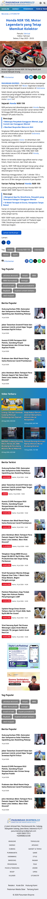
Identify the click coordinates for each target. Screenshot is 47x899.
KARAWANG (12, 856)
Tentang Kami (32, 889)
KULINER (12, 876)
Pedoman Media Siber (16, 889)
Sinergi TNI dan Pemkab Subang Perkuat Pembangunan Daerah (12, 414)
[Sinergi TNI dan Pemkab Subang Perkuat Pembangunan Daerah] (12, 404)
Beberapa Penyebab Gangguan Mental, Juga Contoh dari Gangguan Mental (23, 122)
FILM (35, 864)
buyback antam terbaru (24, 290)
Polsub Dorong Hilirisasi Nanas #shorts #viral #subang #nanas (34, 443)
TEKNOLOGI (35, 841)
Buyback (6, 290)
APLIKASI (35, 845)
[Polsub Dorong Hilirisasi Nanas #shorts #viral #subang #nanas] (34, 433)
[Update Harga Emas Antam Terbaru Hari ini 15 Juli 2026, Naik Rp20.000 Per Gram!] (39, 612)
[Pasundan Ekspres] (18, 3)
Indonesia (41, 88)
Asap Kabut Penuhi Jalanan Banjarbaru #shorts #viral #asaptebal (33, 416)
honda (10, 249)
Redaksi (11, 885)
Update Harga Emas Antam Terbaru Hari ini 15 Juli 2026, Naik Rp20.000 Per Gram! (16, 611)
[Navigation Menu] (44, 3)
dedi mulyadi (8, 295)
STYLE (35, 856)
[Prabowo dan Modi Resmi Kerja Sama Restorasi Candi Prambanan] (39, 362)
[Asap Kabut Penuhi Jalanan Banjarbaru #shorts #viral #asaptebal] (34, 404)
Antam (25, 275)
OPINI (35, 872)
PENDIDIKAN (28, 9)
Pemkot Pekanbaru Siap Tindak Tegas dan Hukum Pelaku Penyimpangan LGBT (15, 594)
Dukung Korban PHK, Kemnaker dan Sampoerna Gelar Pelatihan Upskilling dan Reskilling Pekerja (16, 311)
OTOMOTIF (15, 14)
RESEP (12, 872)
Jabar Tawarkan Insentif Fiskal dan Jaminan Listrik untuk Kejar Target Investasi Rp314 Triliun (17, 327)
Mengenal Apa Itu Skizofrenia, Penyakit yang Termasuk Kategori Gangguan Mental (23, 198)
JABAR (5, 494)
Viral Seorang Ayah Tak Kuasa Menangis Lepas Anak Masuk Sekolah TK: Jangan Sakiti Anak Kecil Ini (15, 629)
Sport (15, 254)
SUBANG (12, 849)
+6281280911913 (23, 833)
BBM (34, 275)
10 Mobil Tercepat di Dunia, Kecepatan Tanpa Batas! (23, 203)
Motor (25, 85)
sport (9, 99)
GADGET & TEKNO (35, 849)
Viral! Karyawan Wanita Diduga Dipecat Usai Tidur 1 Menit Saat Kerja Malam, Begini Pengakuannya (15, 576)
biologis (24, 280)
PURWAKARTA (12, 853)
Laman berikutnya (10, 232)
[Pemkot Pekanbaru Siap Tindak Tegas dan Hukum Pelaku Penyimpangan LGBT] (39, 596)
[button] (16, 9)
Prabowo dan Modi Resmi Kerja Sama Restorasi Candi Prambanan (17, 359)
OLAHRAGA (7, 546)
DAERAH (15, 9)
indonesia (38, 249)
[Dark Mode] (40, 3)
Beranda (5, 14)
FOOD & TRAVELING (12, 868)
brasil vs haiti (8, 285)
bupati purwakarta (26, 285)
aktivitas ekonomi (10, 275)
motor (21, 140)
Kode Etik (20, 885)
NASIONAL (6, 477)
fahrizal (27, 33)
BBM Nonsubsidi (10, 280)
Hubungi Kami (31, 885)
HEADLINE (5, 9)
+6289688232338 (23, 836)
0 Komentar (9, 77)
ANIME (34, 868)
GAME (35, 853)
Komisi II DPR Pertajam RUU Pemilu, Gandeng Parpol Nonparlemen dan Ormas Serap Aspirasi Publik (15, 344)
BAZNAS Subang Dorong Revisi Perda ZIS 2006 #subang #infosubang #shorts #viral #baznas (12, 445)
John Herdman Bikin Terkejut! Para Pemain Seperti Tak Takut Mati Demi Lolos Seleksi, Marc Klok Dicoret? (17, 376)
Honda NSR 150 (23, 249)
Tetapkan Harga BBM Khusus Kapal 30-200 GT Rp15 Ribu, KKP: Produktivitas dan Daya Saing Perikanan (16, 557)
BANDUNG (12, 860)
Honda (13, 103)
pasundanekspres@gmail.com (23, 831)
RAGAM (35, 860)
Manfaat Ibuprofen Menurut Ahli (18, 127)
